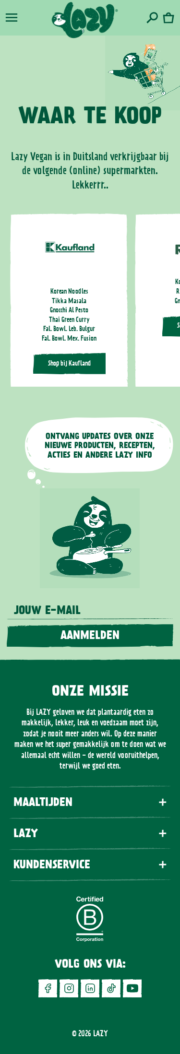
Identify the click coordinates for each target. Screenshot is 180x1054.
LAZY (100, 1033)
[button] (11, 17)
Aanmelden (90, 635)
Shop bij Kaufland (69, 363)
